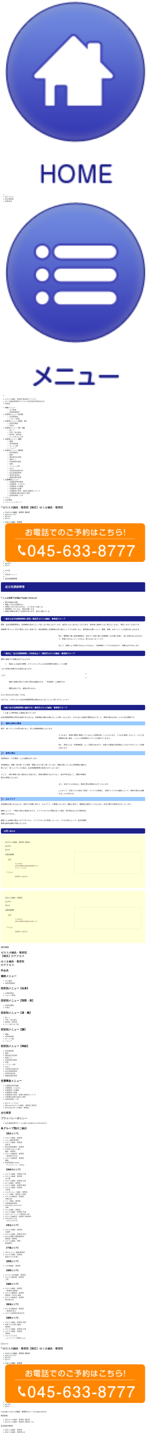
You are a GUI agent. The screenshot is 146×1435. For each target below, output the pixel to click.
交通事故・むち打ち (17, 484)
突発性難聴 (13, 423)
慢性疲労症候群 (15, 457)
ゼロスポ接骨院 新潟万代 (14, 1313)
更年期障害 (13, 452)
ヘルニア (12, 448)
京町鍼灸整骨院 (11, 1203)
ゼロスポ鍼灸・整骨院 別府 (15, 1322)
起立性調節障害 (15, 473)
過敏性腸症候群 (15, 477)
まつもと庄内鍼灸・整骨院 (15, 1275)
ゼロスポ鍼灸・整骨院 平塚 (15, 1212)
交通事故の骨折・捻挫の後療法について (24, 491)
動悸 (11, 455)
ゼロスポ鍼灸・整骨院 (13, 1138)
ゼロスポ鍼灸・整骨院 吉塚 (15, 1329)
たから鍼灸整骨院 (12, 1140)
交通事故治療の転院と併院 (19, 493)
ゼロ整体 (12, 410)
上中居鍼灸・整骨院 (13, 1266)
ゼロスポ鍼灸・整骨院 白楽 (15, 1181)
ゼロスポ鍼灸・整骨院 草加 (15, 1234)
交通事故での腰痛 (16, 486)
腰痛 (11, 441)
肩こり (12, 430)
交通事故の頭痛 (15, 489)
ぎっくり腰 (13, 446)
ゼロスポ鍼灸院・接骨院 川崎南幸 (18, 1216)
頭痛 (11, 464)
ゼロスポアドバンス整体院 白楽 (17, 1214)
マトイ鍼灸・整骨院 (13, 1201)
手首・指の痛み (15, 432)
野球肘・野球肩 (15, 434)
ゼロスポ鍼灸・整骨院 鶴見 (15, 1185)
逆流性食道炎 (14, 475)
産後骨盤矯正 (14, 412)
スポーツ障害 (14, 419)
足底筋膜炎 (13, 416)
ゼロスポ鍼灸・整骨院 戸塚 (15, 1174)
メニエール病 (14, 466)
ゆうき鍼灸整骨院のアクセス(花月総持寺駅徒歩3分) (25, 401)
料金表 (7, 404)
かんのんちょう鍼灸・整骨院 (16, 1192)
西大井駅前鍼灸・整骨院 (14, 1147)
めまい (12, 468)
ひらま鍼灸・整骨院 (13, 1210)
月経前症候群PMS (16, 471)
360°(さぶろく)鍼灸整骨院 (15, 1252)
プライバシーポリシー (13, 502)
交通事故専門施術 (16, 482)
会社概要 (8, 500)
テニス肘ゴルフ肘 (16, 437)
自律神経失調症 (15, 462)
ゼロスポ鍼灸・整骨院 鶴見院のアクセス (20, 399)
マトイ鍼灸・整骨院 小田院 (15, 1194)
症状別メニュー (11, 574)
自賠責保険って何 (16, 495)
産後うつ (12, 459)
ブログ (7, 498)
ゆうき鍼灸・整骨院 (13, 1183)
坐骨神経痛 (13, 443)
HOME (7, 570)
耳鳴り (12, 425)
